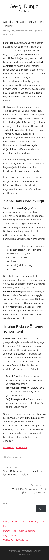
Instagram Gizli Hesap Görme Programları (24, 521)
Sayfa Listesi (9, 535)
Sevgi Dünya (24, 6)
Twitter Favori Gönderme (15, 540)
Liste (5, 526)
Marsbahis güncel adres (15, 447)
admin (39, 31)
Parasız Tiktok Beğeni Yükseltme (19, 531)
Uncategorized (14, 457)
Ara (5, 503)
